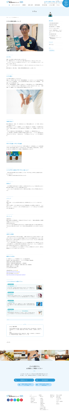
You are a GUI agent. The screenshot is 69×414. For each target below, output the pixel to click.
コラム (10, 17)
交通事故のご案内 (43, 408)
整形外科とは (33, 398)
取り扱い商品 (58, 397)
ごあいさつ (32, 397)
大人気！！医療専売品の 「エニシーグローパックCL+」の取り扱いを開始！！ (55, 31)
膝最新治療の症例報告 (53, 24)
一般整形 (41, 398)
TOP (7, 17)
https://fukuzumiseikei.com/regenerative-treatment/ (15, 274)
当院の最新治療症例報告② (53, 23)
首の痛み (42, 399)
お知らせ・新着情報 (59, 401)
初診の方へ (41, 396)
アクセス (51, 397)
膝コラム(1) (51, 44)
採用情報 (32, 401)
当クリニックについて (33, 396)
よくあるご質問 (58, 398)
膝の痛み (42, 404)
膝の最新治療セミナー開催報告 (54, 26)
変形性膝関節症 (52, 50)
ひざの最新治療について (53, 35)
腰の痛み (42, 402)
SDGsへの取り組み (34, 402)
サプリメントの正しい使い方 (54, 28)
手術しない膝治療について (44, 409)
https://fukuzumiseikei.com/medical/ (13, 271)
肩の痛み (42, 400)
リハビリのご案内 (43, 407)
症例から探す (52, 396)
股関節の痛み (43, 403)
